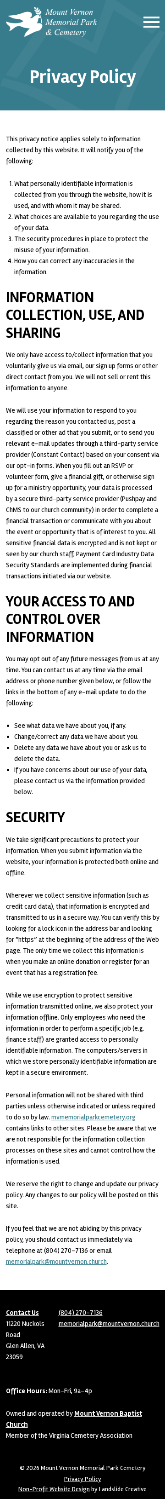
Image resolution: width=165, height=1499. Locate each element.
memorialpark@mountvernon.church (56, 1261)
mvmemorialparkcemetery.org (93, 1117)
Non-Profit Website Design (54, 1489)
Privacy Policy (82, 1479)
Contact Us (22, 1313)
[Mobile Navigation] (149, 22)
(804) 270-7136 (81, 1313)
